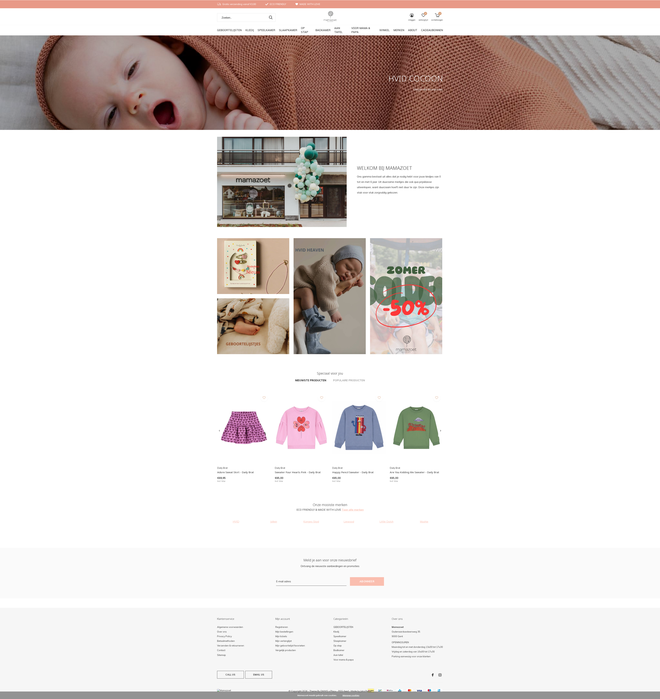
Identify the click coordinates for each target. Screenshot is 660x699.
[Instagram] (440, 675)
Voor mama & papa (360, 30)
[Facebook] (433, 675)
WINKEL (384, 30)
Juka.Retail (365, 691)
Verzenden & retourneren (230, 645)
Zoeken (271, 17)
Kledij (249, 30)
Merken (398, 30)
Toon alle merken (353, 509)
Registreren (281, 627)
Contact (221, 650)
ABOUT (412, 30)
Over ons (222, 631)
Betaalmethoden (226, 641)
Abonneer (367, 581)
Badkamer (323, 30)
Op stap (304, 30)
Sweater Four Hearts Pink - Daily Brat (298, 472)
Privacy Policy (224, 636)
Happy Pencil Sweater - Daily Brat (353, 472)
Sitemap (221, 655)
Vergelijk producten (285, 650)
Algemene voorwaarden (230, 627)
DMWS (324, 691)
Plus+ (333, 691)
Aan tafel (338, 30)
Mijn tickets (281, 636)
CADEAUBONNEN (432, 30)
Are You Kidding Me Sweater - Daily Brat (414, 472)
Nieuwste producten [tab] (310, 380)
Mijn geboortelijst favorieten (290, 645)
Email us (258, 674)
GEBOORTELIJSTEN (229, 30)
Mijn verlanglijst (283, 641)
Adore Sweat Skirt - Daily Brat (235, 472)
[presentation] (219, 430)
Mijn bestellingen (284, 631)
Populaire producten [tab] (349, 380)
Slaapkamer (288, 30)
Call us (230, 674)
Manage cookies (351, 695)
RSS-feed (343, 691)
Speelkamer (266, 30)
